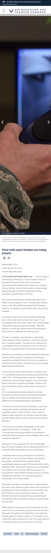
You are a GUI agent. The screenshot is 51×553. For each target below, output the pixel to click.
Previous (2, 122)
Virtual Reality (8, 534)
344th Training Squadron (32, 534)
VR (22, 534)
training (16, 534)
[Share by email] (8, 258)
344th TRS (44, 534)
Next (48, 122)
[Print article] (4, 258)
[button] (10, 4)
